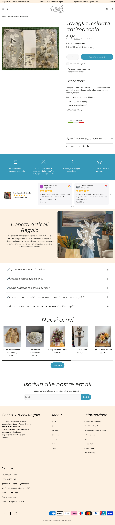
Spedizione (77, 39)
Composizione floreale (57, 350)
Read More (44, 202)
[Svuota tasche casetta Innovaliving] (12, 336)
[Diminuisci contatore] (68, 57)
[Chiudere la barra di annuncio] (112, 1)
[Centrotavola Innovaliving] (34, 336)
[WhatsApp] (88, 146)
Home (4, 17)
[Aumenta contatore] (77, 57)
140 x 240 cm (87, 47)
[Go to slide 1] (71, 206)
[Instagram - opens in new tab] (15, 513)
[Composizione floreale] (57, 336)
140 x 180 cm (73, 47)
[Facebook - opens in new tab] (10, 513)
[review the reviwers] (69, 187)
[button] (3, 9)
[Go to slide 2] (73, 206)
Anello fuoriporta (80, 350)
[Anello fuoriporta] (80, 336)
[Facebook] (80, 146)
